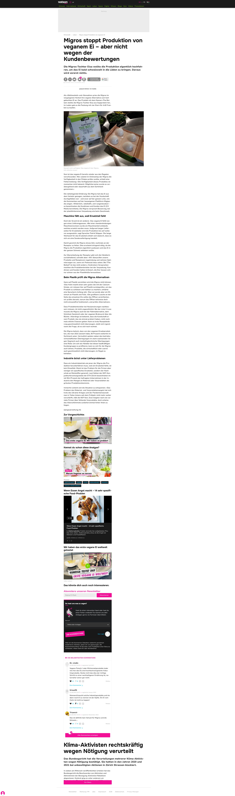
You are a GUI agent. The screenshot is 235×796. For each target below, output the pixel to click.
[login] (3, 793)
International (71, 6)
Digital (106, 6)
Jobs (93, 792)
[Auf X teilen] (69, 540)
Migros (105, 482)
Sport (89, 6)
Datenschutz (119, 792)
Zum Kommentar (75, 685)
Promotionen (139, 6)
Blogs (120, 6)
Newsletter (73, 792)
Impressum (102, 792)
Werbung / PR (84, 792)
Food (85, 482)
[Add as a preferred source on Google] (94, 79)
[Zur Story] (104, 763)
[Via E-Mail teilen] (74, 79)
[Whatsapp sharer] (71, 540)
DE (140, 2)
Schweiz (62, 6)
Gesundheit (95, 482)
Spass (100, 6)
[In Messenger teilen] (70, 79)
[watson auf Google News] (105, 79)
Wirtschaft (81, 6)
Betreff (67, 620)
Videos (130, 6)
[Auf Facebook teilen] (65, 79)
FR (144, 2)
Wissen (113, 6)
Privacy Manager (133, 792)
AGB (110, 792)
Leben (94, 6)
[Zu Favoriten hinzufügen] (84, 79)
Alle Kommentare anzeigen (87, 735)
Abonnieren (104, 595)
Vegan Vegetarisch (72, 486)
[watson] (63, 2)
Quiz (125, 6)
